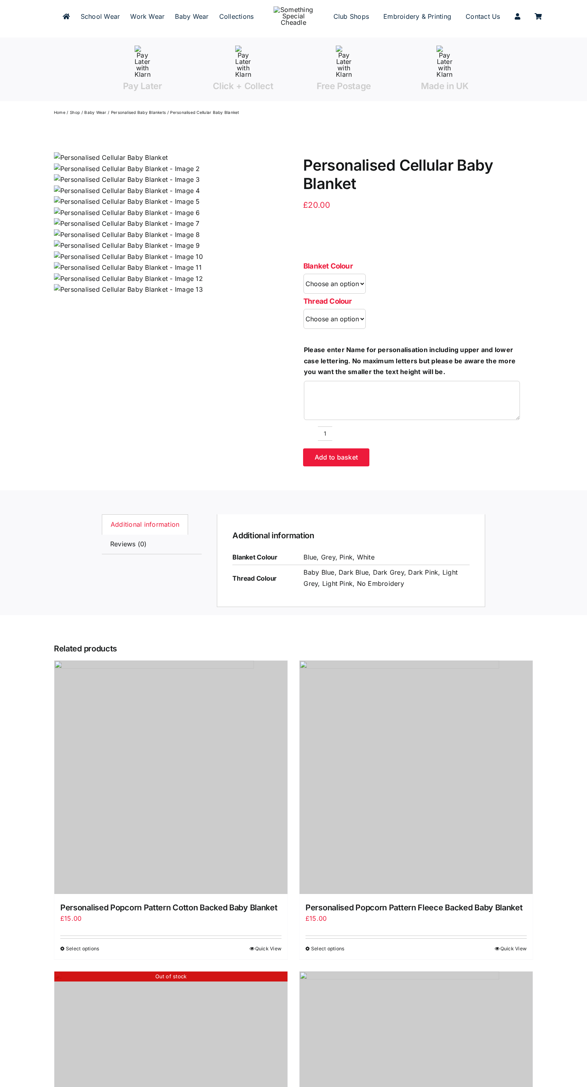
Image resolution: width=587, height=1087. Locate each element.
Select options (82, 949)
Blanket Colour (328, 266)
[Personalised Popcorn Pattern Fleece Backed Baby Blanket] (416, 777)
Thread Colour (327, 301)
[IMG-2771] (128, 223)
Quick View (268, 949)
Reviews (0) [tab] (128, 544)
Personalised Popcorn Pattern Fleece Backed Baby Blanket (414, 907)
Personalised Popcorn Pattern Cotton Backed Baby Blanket (169, 907)
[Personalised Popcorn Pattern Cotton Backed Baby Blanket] (171, 777)
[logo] (293, 10)
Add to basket (336, 457)
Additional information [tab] (145, 524)
